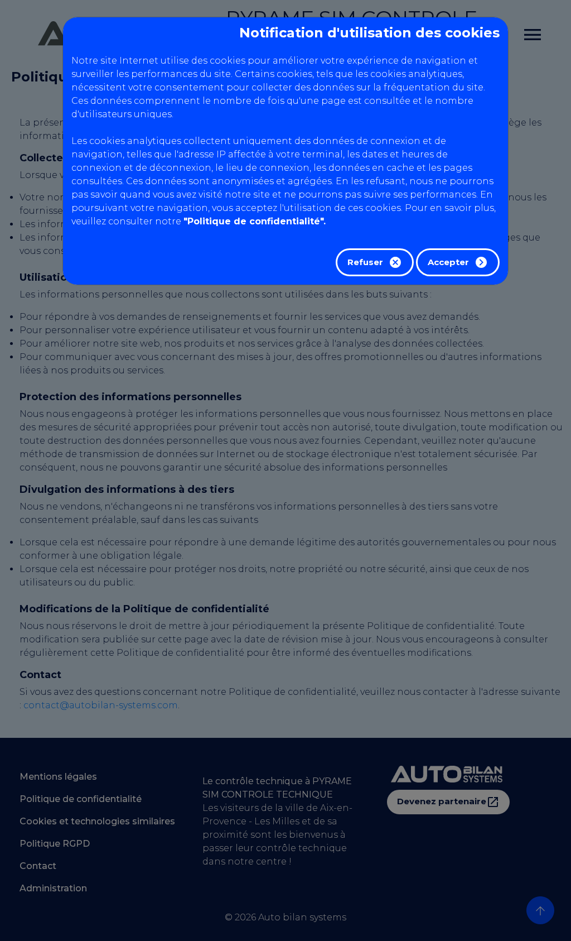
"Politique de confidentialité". (254, 221)
